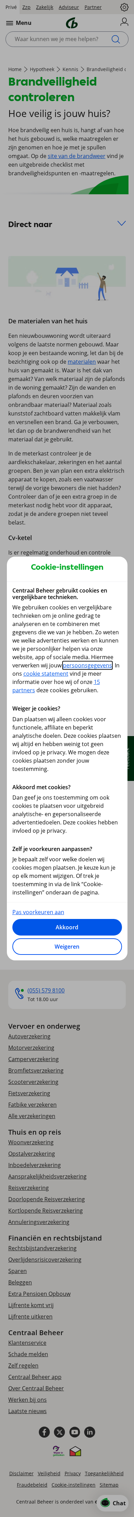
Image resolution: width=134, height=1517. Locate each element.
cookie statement (45, 673)
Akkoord (67, 927)
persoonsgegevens (87, 665)
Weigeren (67, 946)
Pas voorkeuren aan (38, 912)
